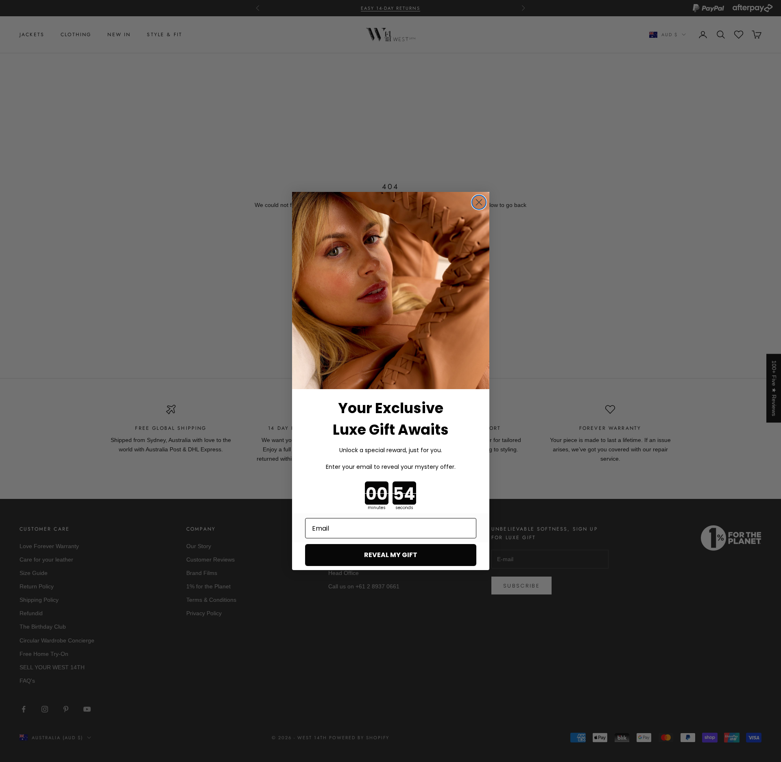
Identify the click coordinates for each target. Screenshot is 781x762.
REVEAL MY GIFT (390, 555)
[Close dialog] (479, 202)
